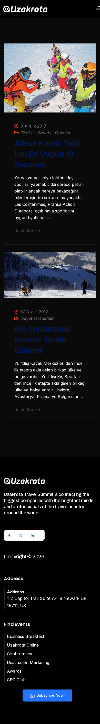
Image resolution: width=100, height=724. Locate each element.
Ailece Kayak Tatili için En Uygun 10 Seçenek (47, 154)
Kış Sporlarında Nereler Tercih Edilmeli (42, 339)
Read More (25, 230)
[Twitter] (21, 535)
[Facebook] (9, 535)
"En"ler (28, 132)
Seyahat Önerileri (55, 132)
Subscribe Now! (50, 695)
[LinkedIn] (32, 535)
